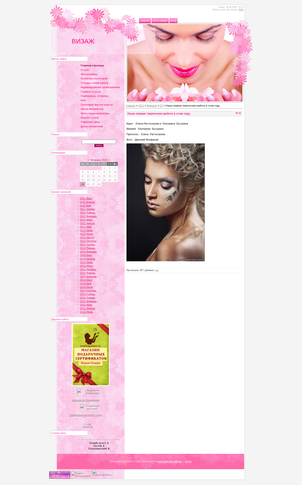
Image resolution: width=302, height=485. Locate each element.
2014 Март (86, 280)
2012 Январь (87, 212)
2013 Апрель (87, 258)
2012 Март (86, 219)
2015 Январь (87, 297)
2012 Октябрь (88, 241)
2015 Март (86, 304)
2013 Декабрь (88, 269)
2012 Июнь (86, 230)
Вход (173, 20)
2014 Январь (87, 272)
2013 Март (86, 255)
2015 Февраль (88, 301)
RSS (241, 10)
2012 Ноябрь (87, 244)
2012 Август (87, 237)
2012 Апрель (87, 223)
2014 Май (85, 283)
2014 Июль (86, 287)
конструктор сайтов (169, 461)
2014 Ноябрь (87, 294)
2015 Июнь (86, 311)
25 (82, 184)
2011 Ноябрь (87, 209)
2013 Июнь (86, 262)
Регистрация (160, 20)
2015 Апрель (87, 308)
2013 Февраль (88, 251)
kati (157, 270)
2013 (141, 105)
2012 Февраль (88, 216)
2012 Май (85, 226)
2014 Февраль (88, 276)
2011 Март (86, 198)
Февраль (152, 105)
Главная (145, 20)
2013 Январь (87, 248)
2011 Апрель (87, 202)
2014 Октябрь (88, 290)
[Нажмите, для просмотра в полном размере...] (165, 260)
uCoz (188, 461)
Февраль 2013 (98, 160)
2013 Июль (86, 265)
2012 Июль (86, 233)
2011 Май (85, 205)
